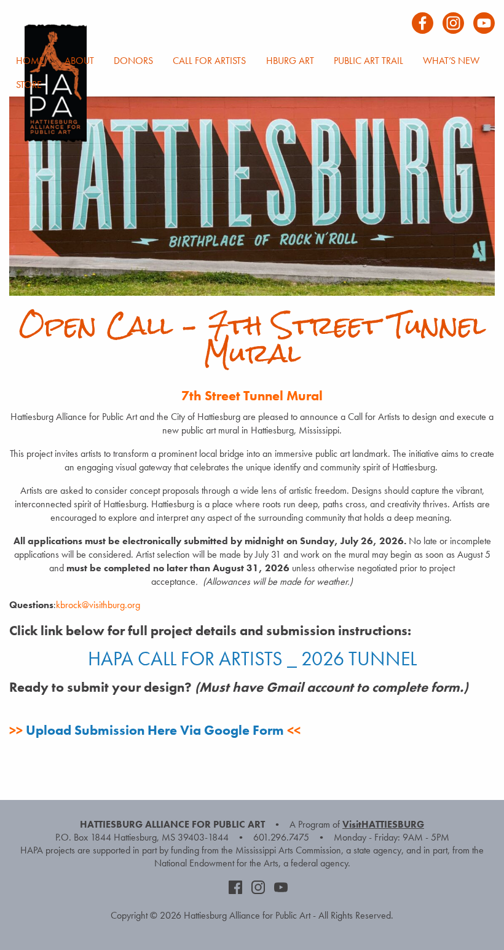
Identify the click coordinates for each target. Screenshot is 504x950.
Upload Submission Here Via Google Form (155, 730)
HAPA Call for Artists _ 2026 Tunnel (252, 658)
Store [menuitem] (29, 84)
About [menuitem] (79, 60)
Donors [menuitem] (133, 60)
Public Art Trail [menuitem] (368, 60)
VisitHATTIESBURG (383, 824)
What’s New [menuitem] (451, 60)
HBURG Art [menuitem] (290, 60)
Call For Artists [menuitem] (209, 60)
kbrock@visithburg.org (98, 604)
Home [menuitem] (30, 60)
